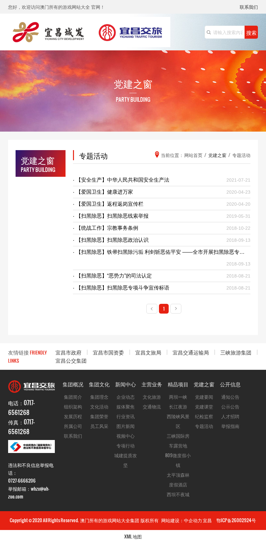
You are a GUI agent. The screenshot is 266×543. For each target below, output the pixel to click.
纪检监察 (204, 416)
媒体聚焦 (125, 406)
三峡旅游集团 (235, 352)
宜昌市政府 (68, 352)
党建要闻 (204, 396)
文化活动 (99, 406)
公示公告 (230, 406)
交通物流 (152, 406)
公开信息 (230, 384)
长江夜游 (178, 406)
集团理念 (99, 396)
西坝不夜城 (178, 494)
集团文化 (99, 384)
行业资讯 (125, 416)
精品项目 (178, 384)
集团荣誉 (99, 416)
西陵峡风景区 (178, 421)
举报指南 (230, 425)
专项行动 (125, 445)
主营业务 (151, 384)
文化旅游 (152, 396)
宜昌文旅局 (148, 352)
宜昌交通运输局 (191, 352)
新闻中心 (125, 384)
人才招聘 (230, 416)
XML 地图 (133, 536)
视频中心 (125, 435)
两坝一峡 (178, 396)
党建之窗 (204, 384)
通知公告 (230, 396)
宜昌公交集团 (71, 360)
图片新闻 (125, 425)
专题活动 (204, 425)
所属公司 (73, 425)
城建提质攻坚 (125, 460)
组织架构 (73, 406)
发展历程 (73, 416)
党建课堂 (204, 406)
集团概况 (73, 384)
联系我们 (249, 7)
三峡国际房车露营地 (178, 440)
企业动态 (125, 396)
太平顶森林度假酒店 (178, 479)
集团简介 (73, 396)
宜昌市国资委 (108, 352)
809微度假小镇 (178, 460)
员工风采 (99, 425)
